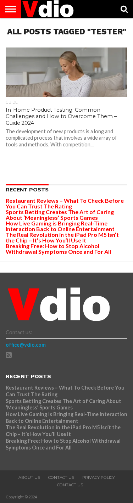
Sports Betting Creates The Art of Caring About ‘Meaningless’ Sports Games (60, 214)
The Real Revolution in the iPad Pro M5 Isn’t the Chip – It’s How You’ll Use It (62, 237)
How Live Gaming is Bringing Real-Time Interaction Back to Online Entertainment (61, 226)
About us (29, 477)
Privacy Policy (98, 477)
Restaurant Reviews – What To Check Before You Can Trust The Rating (65, 203)
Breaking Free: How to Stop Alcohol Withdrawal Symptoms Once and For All (58, 248)
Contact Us (61, 477)
